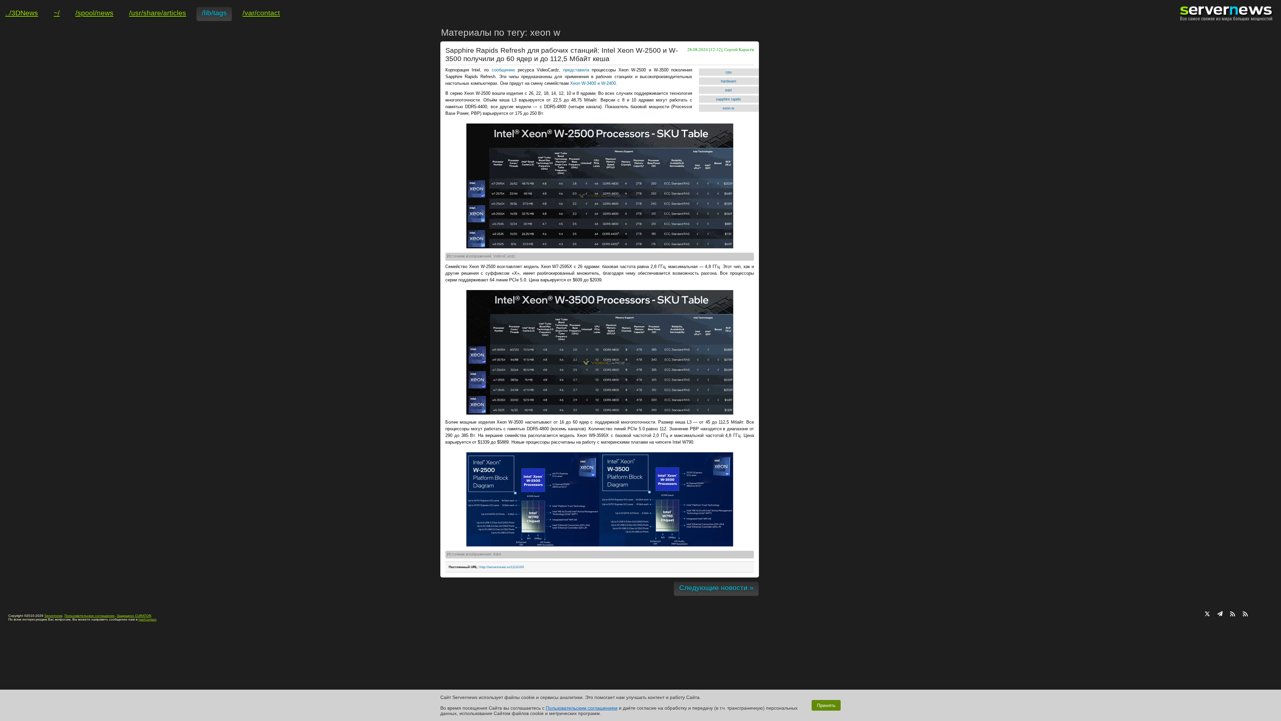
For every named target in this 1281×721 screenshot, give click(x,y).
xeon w (728, 108)
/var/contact (147, 619)
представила (576, 69)
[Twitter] (1207, 615)
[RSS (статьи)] (1233, 615)
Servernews (53, 616)
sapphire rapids (728, 99)
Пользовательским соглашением (581, 708)
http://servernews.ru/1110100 (501, 567)
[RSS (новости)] (1245, 615)
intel (728, 90)
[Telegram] (1220, 615)
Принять (826, 705)
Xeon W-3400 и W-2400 (593, 83)
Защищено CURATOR (134, 616)
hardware (728, 81)
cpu (729, 72)
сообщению (503, 69)
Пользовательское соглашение (89, 616)
